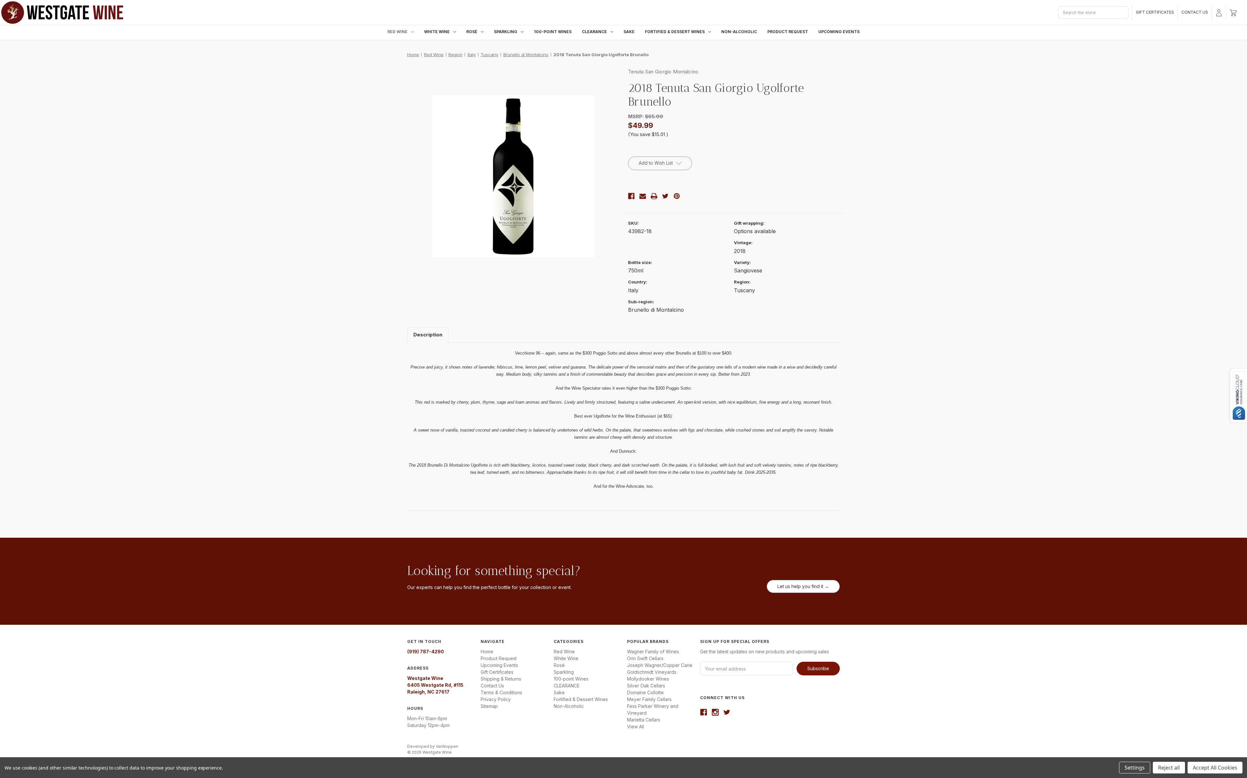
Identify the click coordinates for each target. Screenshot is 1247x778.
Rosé (471, 31)
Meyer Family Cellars (649, 699)
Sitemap (489, 706)
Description (427, 335)
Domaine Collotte (645, 692)
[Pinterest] (677, 196)
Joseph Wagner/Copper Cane (659, 665)
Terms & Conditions (501, 692)
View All (635, 726)
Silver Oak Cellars (646, 685)
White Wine (437, 31)
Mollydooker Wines (648, 679)
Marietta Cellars (643, 719)
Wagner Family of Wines (653, 651)
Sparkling (505, 31)
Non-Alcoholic (739, 31)
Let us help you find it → (803, 586)
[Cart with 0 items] (1233, 12)
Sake (629, 31)
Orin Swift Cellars (645, 658)
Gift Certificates (1155, 12)
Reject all (1169, 767)
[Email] (642, 196)
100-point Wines (553, 31)
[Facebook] (631, 196)
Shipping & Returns (501, 679)
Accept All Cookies (1215, 767)
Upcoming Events (839, 31)
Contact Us (1194, 12)
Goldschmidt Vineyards (651, 672)
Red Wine (397, 31)
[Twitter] (665, 196)
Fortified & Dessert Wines (675, 31)
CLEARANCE (594, 31)
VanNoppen (447, 746)
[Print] (654, 196)
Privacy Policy (496, 699)
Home (487, 651)
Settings (1135, 767)
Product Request (787, 31)
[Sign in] (1219, 12)
